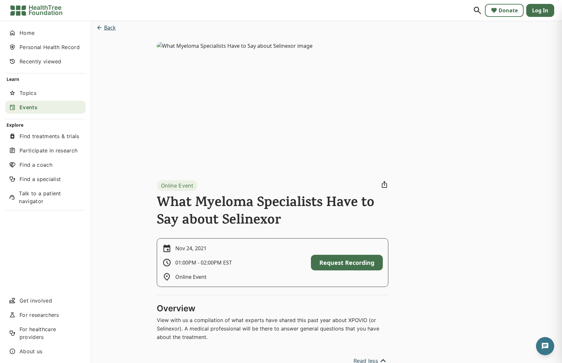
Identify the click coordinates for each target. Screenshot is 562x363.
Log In (540, 10)
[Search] (477, 10)
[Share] (384, 184)
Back (110, 27)
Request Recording (346, 262)
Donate (508, 10)
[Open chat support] (545, 346)
